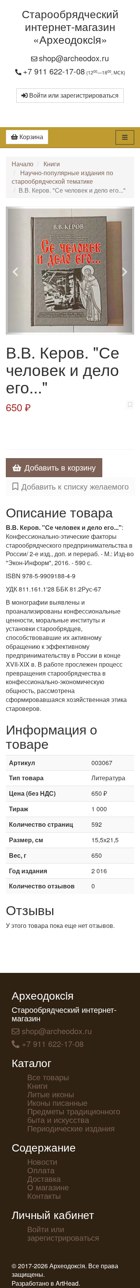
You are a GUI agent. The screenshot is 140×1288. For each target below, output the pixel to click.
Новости (42, 1161)
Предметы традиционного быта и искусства (73, 1115)
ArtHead (67, 1283)
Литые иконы (50, 1094)
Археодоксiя (43, 995)
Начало (22, 163)
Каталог (31, 1062)
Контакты (44, 1195)
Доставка (44, 1178)
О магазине (48, 1187)
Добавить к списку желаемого (75, 486)
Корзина (30, 136)
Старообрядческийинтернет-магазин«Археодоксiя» (70, 26)
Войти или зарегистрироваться (73, 95)
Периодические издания (71, 1128)
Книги (52, 163)
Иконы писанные (57, 1102)
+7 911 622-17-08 (54, 71)
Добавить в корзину (60, 467)
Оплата (40, 1170)
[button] (15, 271)
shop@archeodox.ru (74, 58)
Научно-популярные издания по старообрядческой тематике (62, 177)
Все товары (48, 1077)
